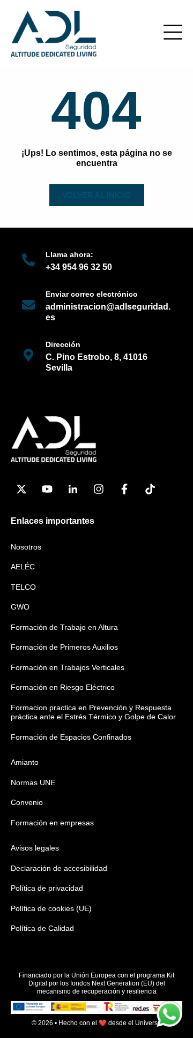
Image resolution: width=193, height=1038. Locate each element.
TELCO (23, 587)
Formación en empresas (52, 822)
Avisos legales (35, 848)
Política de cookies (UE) (51, 908)
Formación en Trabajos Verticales (67, 667)
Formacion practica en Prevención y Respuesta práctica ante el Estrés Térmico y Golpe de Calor (93, 712)
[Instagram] (98, 489)
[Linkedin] (73, 489)
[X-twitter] (21, 489)
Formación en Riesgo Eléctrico (63, 687)
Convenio (27, 802)
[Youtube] (47, 489)
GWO (20, 607)
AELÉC (23, 566)
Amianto (25, 762)
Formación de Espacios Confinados (71, 737)
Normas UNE (33, 782)
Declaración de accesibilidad (59, 868)
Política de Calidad (42, 928)
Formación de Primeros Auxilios (64, 647)
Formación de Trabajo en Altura (64, 627)
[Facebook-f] (124, 489)
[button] (173, 32)
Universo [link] (148, 1023)
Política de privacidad (47, 888)
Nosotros (26, 547)
